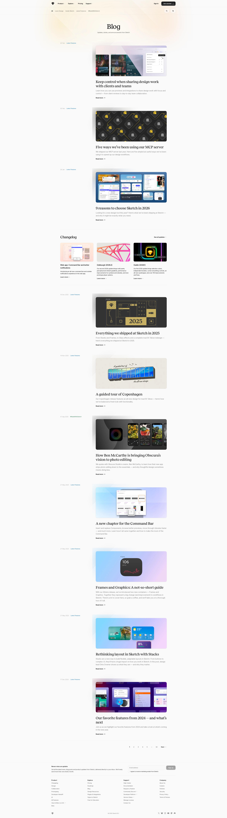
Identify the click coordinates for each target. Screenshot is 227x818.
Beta (52, 806)
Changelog (54, 783)
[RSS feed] (173, 11)
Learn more (64, 277)
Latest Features (81, 11)
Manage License (129, 800)
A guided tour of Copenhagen (119, 394)
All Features (55, 800)
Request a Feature (129, 789)
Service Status (128, 797)
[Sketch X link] (159, 813)
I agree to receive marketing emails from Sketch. (144, 771)
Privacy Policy (164, 794)
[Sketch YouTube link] (168, 813)
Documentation (128, 786)
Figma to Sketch (93, 797)
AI (52, 797)
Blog (89, 789)
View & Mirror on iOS (57, 803)
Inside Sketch (70, 11)
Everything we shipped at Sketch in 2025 (128, 333)
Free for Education (93, 800)
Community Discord (130, 791)
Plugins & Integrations (94, 794)
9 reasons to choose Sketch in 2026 (123, 208)
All (52, 11)
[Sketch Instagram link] (165, 813)
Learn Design (59, 11)
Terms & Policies (165, 797)
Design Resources (93, 791)
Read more (99, 98)
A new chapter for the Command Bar (125, 523)
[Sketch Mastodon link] (171, 813)
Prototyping (55, 791)
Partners (162, 789)
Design (53, 786)
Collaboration (55, 789)
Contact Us (127, 803)
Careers (162, 786)
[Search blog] (166, 11)
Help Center (127, 783)
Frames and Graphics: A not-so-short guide (129, 587)
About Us (162, 783)
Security (162, 791)
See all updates (159, 237)
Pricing (80, 3)
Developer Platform (129, 794)
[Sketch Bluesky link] (162, 813)
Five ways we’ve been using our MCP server (130, 147)
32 (156, 747)
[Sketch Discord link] (175, 813)
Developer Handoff (57, 794)
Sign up (170, 768)
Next (162, 747)
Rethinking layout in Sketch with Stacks (127, 654)
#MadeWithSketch (94, 11)
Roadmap (90, 786)
